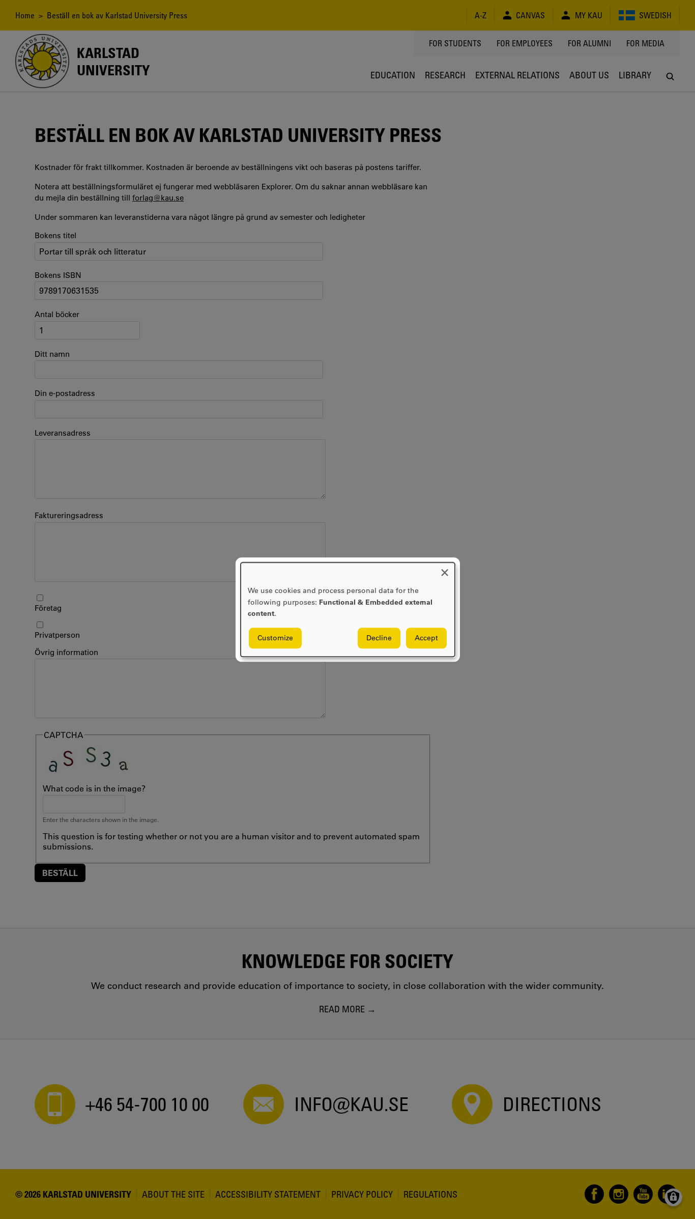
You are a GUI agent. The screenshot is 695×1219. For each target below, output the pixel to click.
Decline (379, 637)
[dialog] (348, 609)
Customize (275, 637)
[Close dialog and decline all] (445, 568)
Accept (426, 637)
